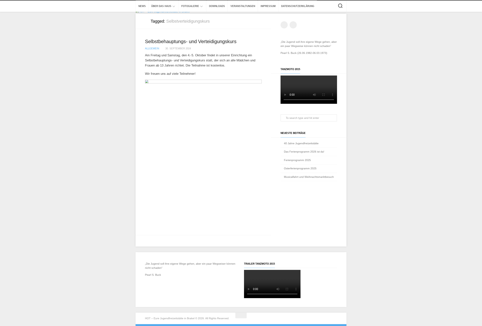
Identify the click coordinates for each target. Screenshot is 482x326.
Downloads (217, 6)
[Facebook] (284, 24)
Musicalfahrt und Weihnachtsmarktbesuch (309, 176)
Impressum (268, 6)
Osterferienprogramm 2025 (300, 168)
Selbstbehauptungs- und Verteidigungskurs (190, 41)
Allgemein (152, 48)
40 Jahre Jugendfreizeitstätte (301, 143)
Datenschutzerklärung (297, 6)
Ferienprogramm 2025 (297, 160)
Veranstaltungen (242, 6)
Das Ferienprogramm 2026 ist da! (304, 151)
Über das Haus (161, 6)
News (142, 6)
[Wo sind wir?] (293, 24)
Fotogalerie (190, 6)
